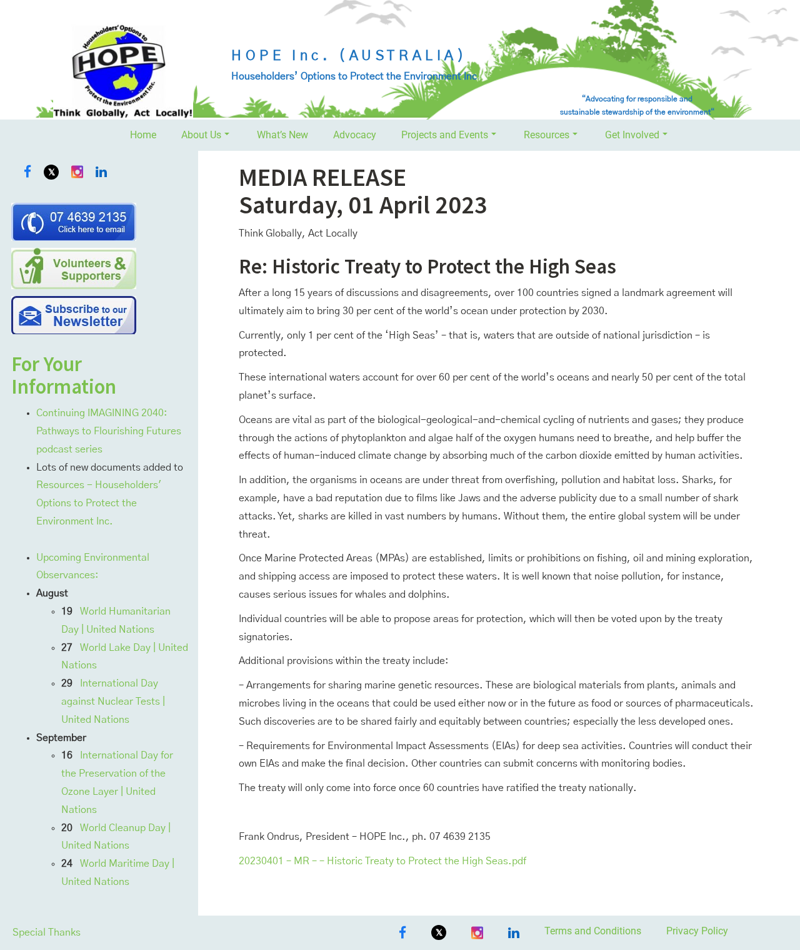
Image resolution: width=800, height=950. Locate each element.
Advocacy (354, 135)
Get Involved (632, 135)
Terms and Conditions (592, 931)
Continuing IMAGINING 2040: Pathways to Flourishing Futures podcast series (108, 431)
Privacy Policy (697, 931)
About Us (201, 135)
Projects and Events (444, 135)
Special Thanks (46, 932)
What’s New (282, 135)
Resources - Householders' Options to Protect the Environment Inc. (98, 503)
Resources (546, 135)
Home (143, 135)
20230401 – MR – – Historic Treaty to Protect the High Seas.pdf (382, 861)
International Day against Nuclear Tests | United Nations (113, 701)
